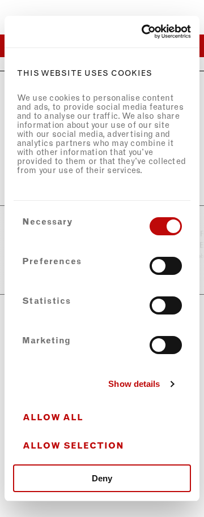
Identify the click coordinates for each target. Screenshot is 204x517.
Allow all (53, 417)
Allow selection (73, 446)
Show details (134, 384)
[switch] (166, 266)
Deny (102, 478)
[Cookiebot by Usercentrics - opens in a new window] (144, 31)
